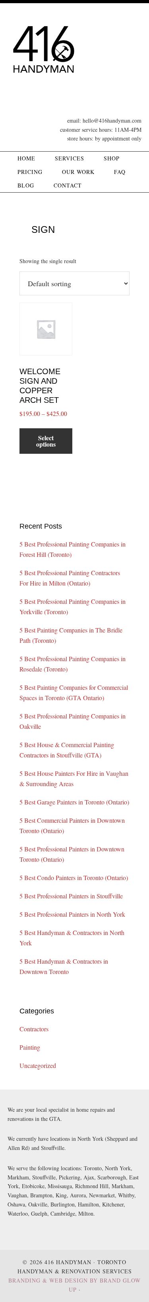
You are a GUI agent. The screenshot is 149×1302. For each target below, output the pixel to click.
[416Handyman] (43, 84)
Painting (29, 1047)
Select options (46, 441)
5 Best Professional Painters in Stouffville (71, 896)
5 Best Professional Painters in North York (72, 914)
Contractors (33, 1029)
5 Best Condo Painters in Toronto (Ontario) (73, 877)
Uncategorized (37, 1065)
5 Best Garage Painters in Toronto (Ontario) (74, 802)
